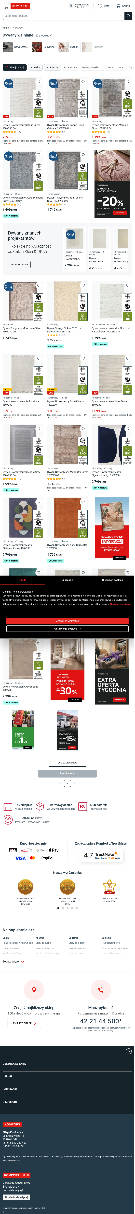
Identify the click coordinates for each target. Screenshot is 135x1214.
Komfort (7, 27)
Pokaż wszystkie (19, 264)
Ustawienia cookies (65, 628)
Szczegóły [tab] (68, 580)
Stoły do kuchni (43, 943)
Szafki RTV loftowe (12, 953)
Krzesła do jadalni (78, 948)
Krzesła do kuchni (45, 948)
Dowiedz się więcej (120, 604)
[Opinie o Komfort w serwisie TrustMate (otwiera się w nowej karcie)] (101, 855)
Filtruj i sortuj (17, 67)
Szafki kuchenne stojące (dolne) (48, 955)
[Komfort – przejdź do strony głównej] (12, 1124)
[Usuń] (47, 67)
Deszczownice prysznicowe (116, 948)
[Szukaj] (128, 16)
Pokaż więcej (67, 773)
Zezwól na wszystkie (67, 620)
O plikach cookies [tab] (112, 580)
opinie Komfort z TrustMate (106, 843)
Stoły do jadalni (76, 943)
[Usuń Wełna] (31, 67)
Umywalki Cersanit (111, 953)
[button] (78, 6)
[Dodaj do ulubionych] (38, 82)
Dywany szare (76, 953)
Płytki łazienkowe (111, 943)
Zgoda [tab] (22, 580)
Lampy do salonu (11, 948)
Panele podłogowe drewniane (18, 943)
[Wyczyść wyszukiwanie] (120, 16)
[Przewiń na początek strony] (129, 1051)
